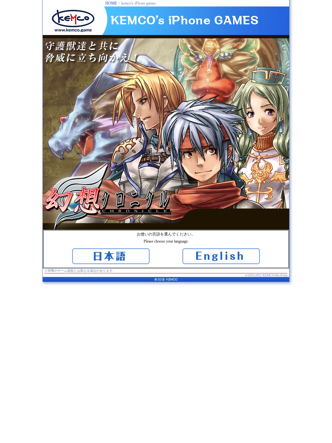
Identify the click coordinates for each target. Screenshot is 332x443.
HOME (111, 3)
